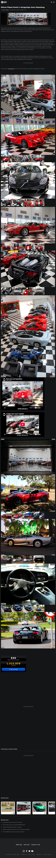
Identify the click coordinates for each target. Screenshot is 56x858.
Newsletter (35, 845)
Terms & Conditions (28, 854)
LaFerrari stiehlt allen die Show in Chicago (12, 827)
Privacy (39, 854)
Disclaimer (47, 854)
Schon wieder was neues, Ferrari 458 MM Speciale (14, 824)
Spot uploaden (14, 669)
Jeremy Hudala (5, 10)
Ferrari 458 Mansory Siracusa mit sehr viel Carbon (14, 831)
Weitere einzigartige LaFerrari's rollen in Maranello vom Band (16, 829)
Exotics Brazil (11, 68)
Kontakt (27, 845)
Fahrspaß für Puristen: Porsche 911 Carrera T (13, 822)
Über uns (19, 845)
